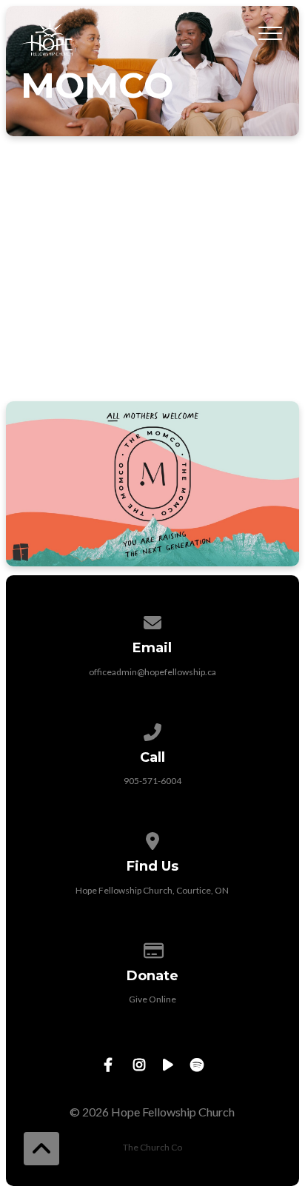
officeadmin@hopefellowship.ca (152, 671)
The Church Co (152, 1147)
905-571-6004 (152, 780)
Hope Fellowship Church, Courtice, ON (152, 890)
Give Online (152, 999)
